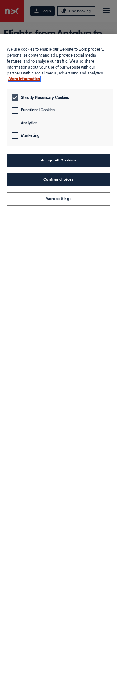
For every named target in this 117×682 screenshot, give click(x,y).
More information (24, 78)
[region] (58, 358)
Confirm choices (58, 179)
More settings (58, 198)
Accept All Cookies (58, 160)
